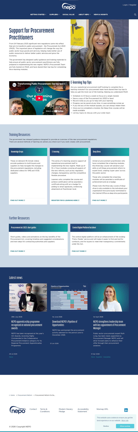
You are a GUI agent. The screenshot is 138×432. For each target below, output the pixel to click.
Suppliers (53, 14)
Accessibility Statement (83, 410)
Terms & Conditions (45, 410)
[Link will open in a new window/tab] (126, 410)
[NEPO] (69, 6)
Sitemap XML (102, 409)
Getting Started (37, 14)
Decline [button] (106, 426)
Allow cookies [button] (125, 426)
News (11, 357)
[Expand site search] (135, 14)
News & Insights (101, 14)
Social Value (68, 14)
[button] (100, 48)
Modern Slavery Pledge (66, 410)
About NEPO (84, 14)
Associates (106, 357)
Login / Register (129, 5)
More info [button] (125, 420)
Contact (33, 409)
